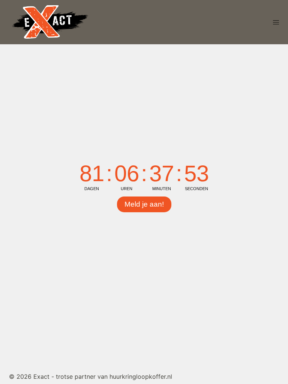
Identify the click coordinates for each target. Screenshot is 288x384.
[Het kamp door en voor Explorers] (50, 21)
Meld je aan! (144, 204)
